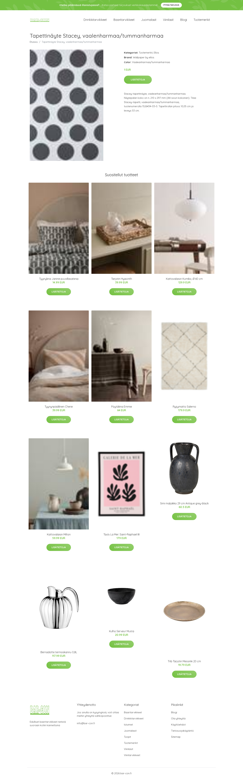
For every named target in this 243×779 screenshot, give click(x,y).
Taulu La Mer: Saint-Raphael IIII (121, 534)
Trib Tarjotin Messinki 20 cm (184, 661)
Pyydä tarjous (171, 5)
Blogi (183, 20)
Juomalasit (148, 20)
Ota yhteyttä (178, 718)
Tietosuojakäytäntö (182, 730)
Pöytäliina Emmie (121, 406)
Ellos (156, 52)
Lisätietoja (138, 79)
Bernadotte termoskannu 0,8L (58, 652)
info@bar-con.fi (86, 723)
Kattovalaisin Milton (59, 534)
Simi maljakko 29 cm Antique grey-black (184, 503)
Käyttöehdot (178, 724)
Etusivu (34, 41)
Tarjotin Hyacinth (121, 278)
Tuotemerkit (202, 20)
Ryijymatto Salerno (184, 406)
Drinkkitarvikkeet (95, 20)
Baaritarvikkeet (124, 20)
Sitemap (176, 736)
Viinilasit (168, 20)
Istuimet (128, 724)
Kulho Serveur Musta (121, 631)
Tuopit (127, 736)
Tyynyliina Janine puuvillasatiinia (58, 278)
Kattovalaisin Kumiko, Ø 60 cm (184, 278)
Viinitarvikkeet (132, 755)
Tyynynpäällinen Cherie (59, 406)
